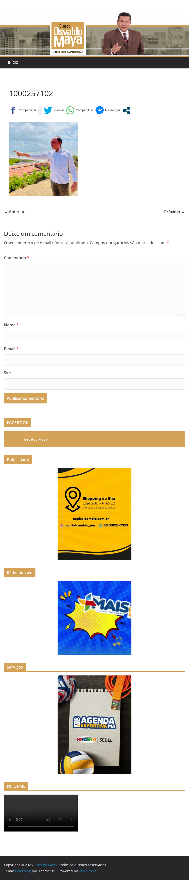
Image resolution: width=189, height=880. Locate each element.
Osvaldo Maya (35, 439)
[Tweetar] (54, 110)
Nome (11, 325)
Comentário (16, 257)
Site (7, 372)
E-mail (11, 349)
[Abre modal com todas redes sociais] (126, 110)
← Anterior (14, 211)
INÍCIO (13, 62)
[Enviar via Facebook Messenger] (107, 110)
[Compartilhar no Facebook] (22, 110)
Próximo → (174, 211)
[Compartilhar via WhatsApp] (79, 110)
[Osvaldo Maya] (94, 15)
